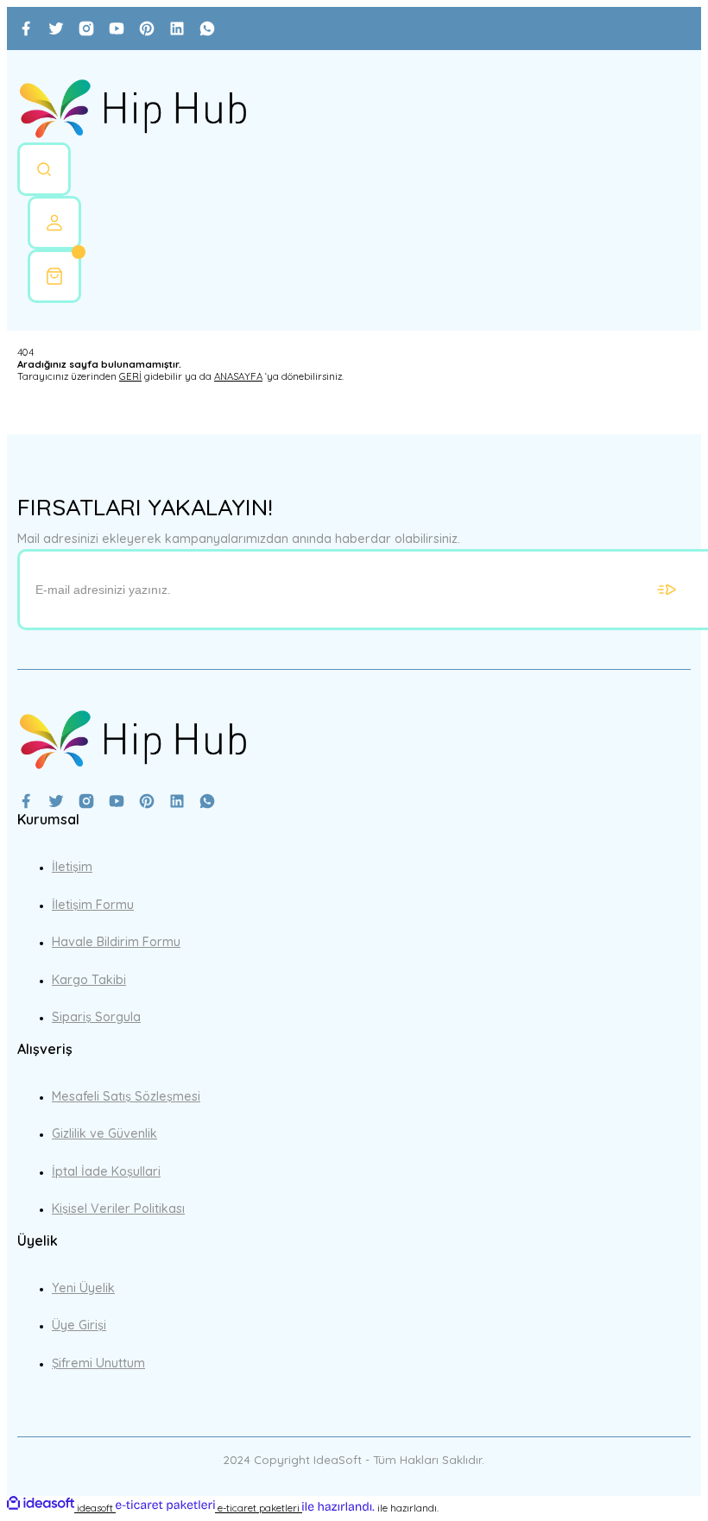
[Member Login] (54, 222)
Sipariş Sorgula (96, 1017)
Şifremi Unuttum (98, 1363)
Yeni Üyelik (83, 1288)
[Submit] (666, 589)
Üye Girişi (79, 1325)
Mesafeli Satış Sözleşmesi (126, 1096)
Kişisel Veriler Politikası (118, 1208)
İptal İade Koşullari (106, 1171)
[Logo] (132, 110)
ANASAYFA (238, 376)
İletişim (72, 866)
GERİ (130, 376)
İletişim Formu (93, 904)
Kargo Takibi (89, 980)
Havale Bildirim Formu (116, 942)
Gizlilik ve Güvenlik (104, 1133)
